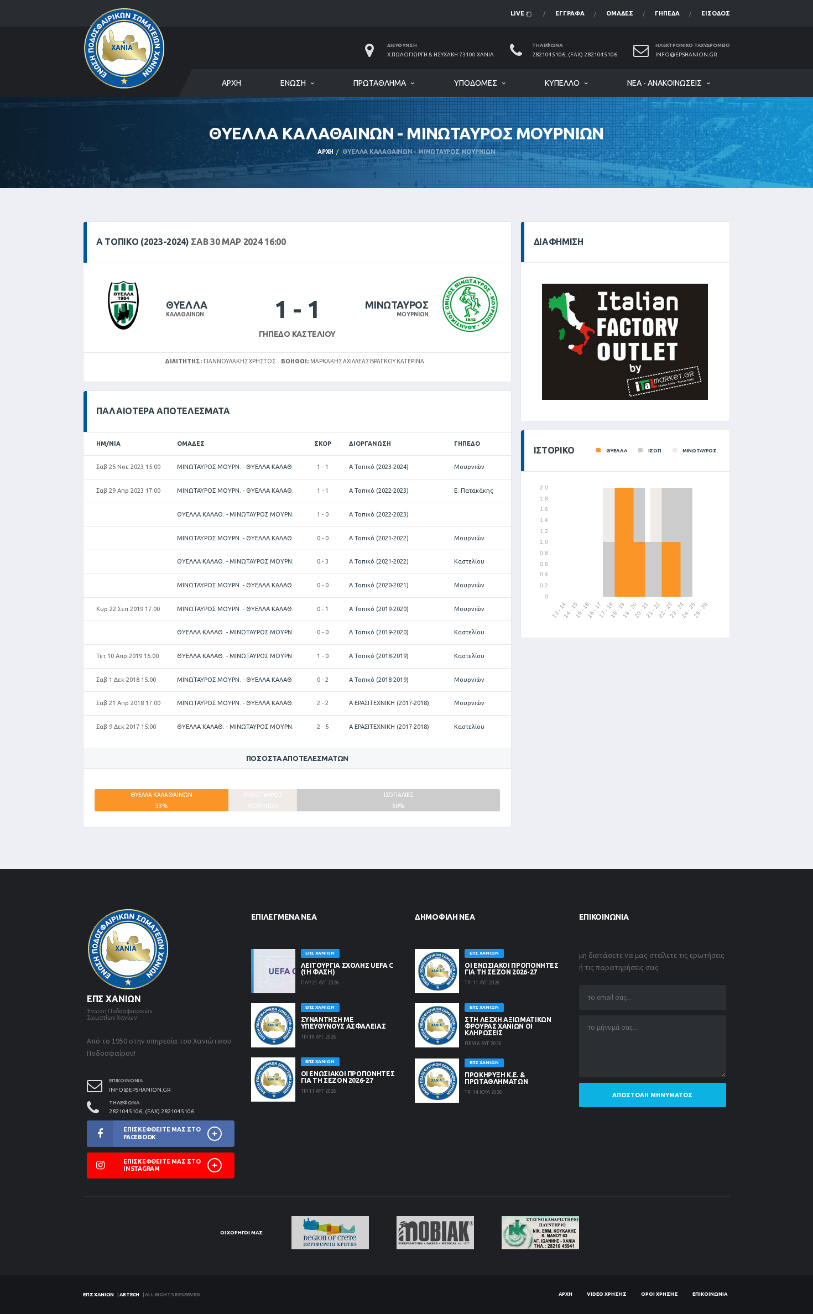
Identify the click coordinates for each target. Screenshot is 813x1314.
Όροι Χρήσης (659, 1294)
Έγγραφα (570, 13)
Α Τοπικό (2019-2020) (379, 609)
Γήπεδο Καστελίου (297, 334)
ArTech (129, 1294)
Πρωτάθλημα (379, 83)
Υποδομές (475, 83)
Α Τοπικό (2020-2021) (379, 585)
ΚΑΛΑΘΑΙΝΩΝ (185, 314)
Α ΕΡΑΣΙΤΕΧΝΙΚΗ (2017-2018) (389, 703)
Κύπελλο (562, 83)
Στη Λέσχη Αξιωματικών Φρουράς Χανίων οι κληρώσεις (508, 1026)
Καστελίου (469, 561)
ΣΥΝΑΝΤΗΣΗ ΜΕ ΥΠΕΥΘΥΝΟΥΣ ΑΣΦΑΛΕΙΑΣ (343, 1023)
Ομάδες (619, 13)
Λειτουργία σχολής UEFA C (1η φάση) (347, 969)
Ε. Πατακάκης (473, 490)
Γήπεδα (667, 13)
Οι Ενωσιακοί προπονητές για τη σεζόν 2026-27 (348, 1077)
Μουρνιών (469, 466)
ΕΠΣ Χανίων (98, 1294)
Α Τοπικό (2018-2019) (379, 656)
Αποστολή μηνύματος (652, 1095)
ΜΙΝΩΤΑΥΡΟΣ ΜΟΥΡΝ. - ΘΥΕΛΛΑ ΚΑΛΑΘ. (235, 466)
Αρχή (231, 83)
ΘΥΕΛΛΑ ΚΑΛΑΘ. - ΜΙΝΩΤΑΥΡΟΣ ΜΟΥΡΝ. (235, 514)
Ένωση (293, 83)
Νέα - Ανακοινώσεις (664, 83)
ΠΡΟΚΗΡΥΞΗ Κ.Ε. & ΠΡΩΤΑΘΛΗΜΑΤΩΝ (496, 1078)
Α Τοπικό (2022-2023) (379, 490)
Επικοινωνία (709, 1294)
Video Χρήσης (607, 1294)
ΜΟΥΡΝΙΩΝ (412, 314)
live (518, 13)
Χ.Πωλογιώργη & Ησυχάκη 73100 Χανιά (440, 54)
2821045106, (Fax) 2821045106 (574, 54)
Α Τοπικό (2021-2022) (379, 538)
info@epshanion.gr (686, 54)
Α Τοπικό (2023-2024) (379, 466)
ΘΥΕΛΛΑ (186, 304)
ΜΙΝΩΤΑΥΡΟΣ (396, 304)
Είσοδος (715, 13)
